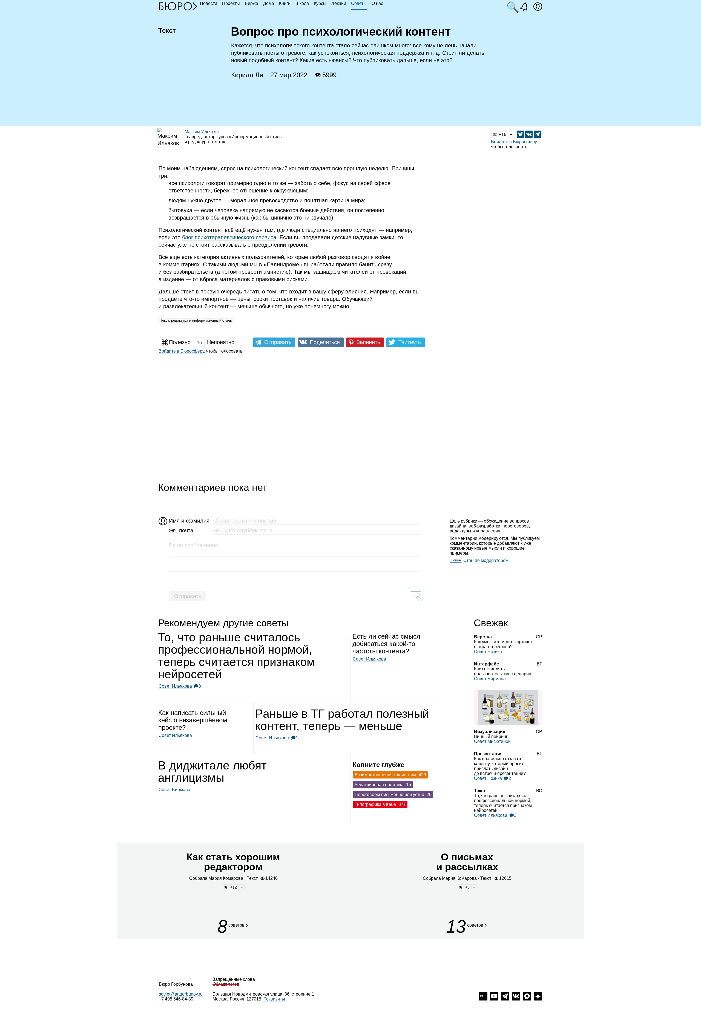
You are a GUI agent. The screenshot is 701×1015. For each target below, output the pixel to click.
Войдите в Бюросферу (513, 141)
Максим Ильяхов (202, 131)
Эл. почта (181, 530)
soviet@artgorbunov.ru (181, 994)
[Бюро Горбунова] (178, 6)
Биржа (251, 3)
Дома (268, 3)
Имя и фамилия (188, 521)
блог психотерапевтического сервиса (229, 237)
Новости (208, 3)
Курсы (320, 3)
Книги (285, 3)
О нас (377, 3)
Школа (302, 3)
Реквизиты (274, 999)
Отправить (187, 596)
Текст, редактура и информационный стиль (196, 320)
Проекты (231, 3)
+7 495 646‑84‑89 (176, 999)
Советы (359, 3)
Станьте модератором (485, 560)
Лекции (338, 3)
